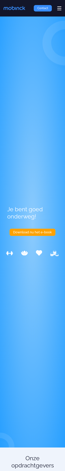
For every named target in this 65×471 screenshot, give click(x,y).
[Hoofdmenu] (59, 8)
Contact (42, 8)
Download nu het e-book (32, 232)
